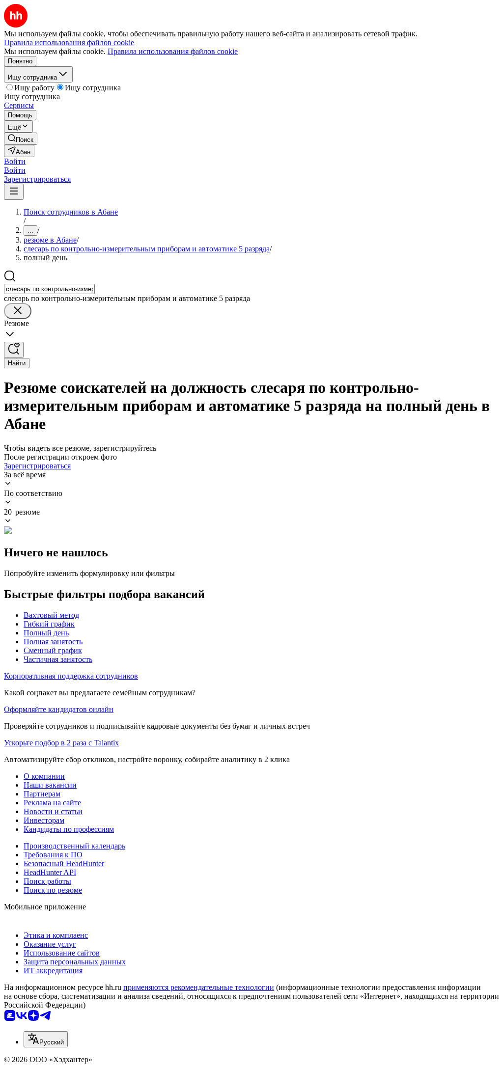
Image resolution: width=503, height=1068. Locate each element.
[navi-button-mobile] (14, 192)
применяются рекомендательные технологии (198, 987)
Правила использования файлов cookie (173, 51)
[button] (15, 161)
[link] (20, 139)
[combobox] (49, 289)
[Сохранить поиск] (14, 350)
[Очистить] (17, 311)
